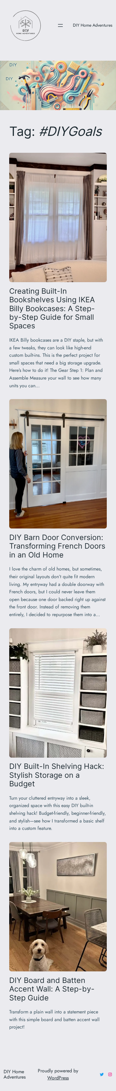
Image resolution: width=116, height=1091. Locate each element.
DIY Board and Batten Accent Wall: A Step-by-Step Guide (52, 989)
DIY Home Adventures (92, 25)
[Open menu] (60, 25)
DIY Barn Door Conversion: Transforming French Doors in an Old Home (57, 546)
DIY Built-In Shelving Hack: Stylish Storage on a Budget (56, 775)
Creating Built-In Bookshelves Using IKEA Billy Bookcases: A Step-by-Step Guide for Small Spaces (52, 308)
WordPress (58, 1077)
